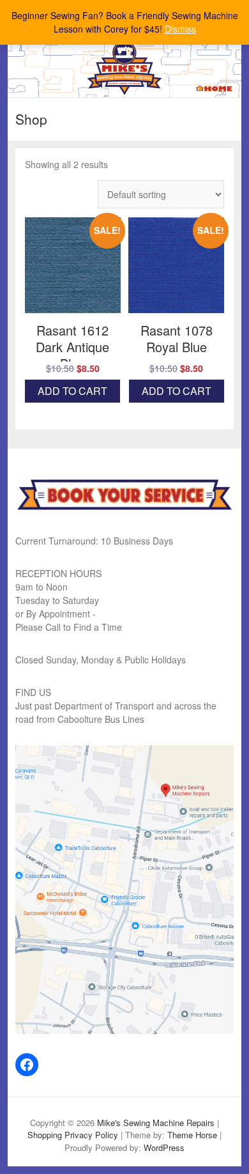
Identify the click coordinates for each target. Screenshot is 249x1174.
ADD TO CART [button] (72, 390)
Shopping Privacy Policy (72, 1135)
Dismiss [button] (180, 28)
